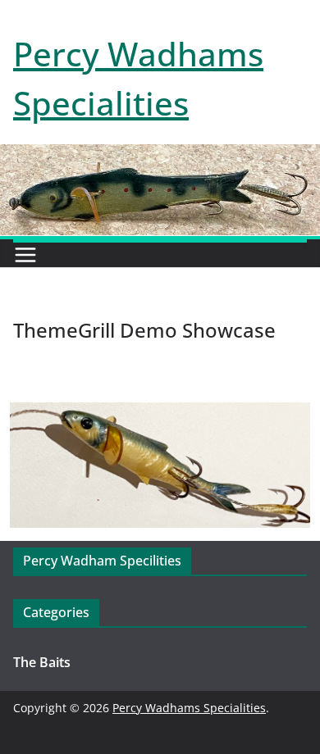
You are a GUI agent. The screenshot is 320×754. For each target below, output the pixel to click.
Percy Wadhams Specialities (189, 707)
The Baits (42, 662)
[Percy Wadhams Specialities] (160, 156)
